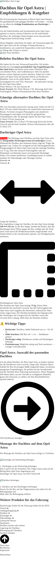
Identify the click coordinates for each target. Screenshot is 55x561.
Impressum (4, 550)
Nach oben (4, 545)
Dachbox (4, 27)
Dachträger (43, 24)
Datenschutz (5, 555)
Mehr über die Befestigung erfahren (15, 494)
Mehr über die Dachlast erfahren (34, 318)
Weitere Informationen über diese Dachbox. (31, 91)
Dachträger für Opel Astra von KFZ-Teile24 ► (20, 474)
